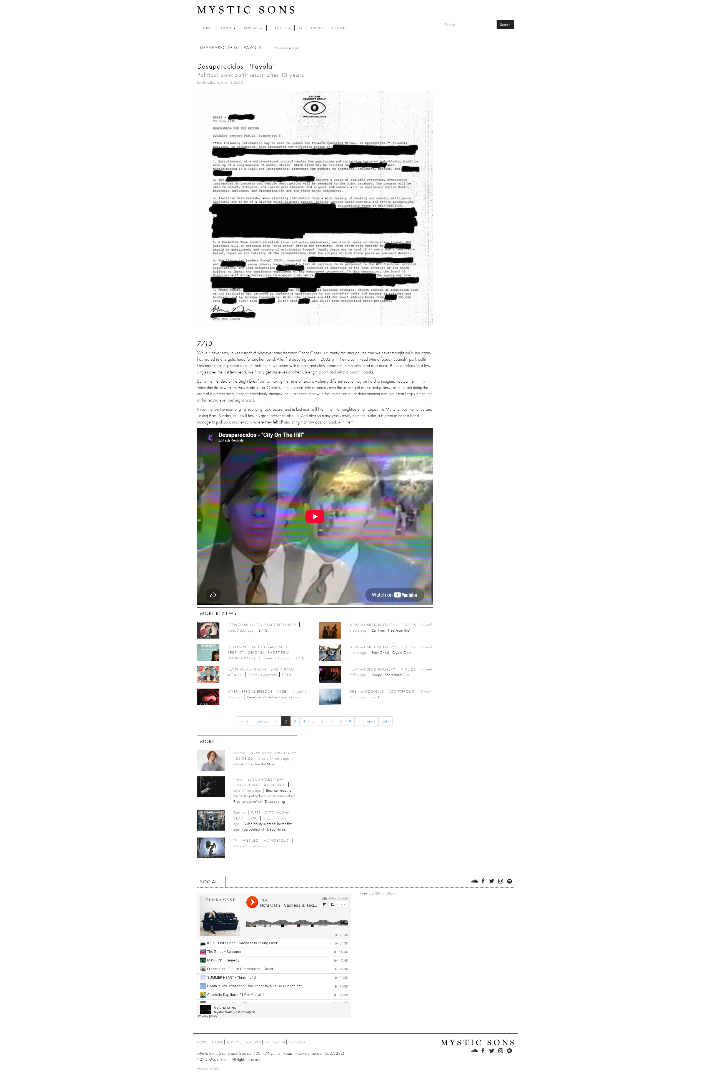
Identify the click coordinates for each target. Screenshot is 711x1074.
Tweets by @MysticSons (377, 893)
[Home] (245, 9)
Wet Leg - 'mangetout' (265, 840)
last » (385, 721)
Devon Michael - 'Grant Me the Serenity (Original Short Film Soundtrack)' (260, 652)
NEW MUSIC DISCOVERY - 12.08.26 (382, 646)
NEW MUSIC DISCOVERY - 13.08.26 (382, 624)
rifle (216, 1068)
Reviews (251, 27)
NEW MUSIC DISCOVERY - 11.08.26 (382, 669)
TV (300, 27)
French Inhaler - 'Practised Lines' (262, 624)
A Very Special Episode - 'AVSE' (257, 691)
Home (206, 27)
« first (244, 721)
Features (279, 27)
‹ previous (262, 721)
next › (371, 721)
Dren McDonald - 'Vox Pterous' (382, 691)
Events (317, 27)
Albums (294, 47)
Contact (340, 27)
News (227, 27)
